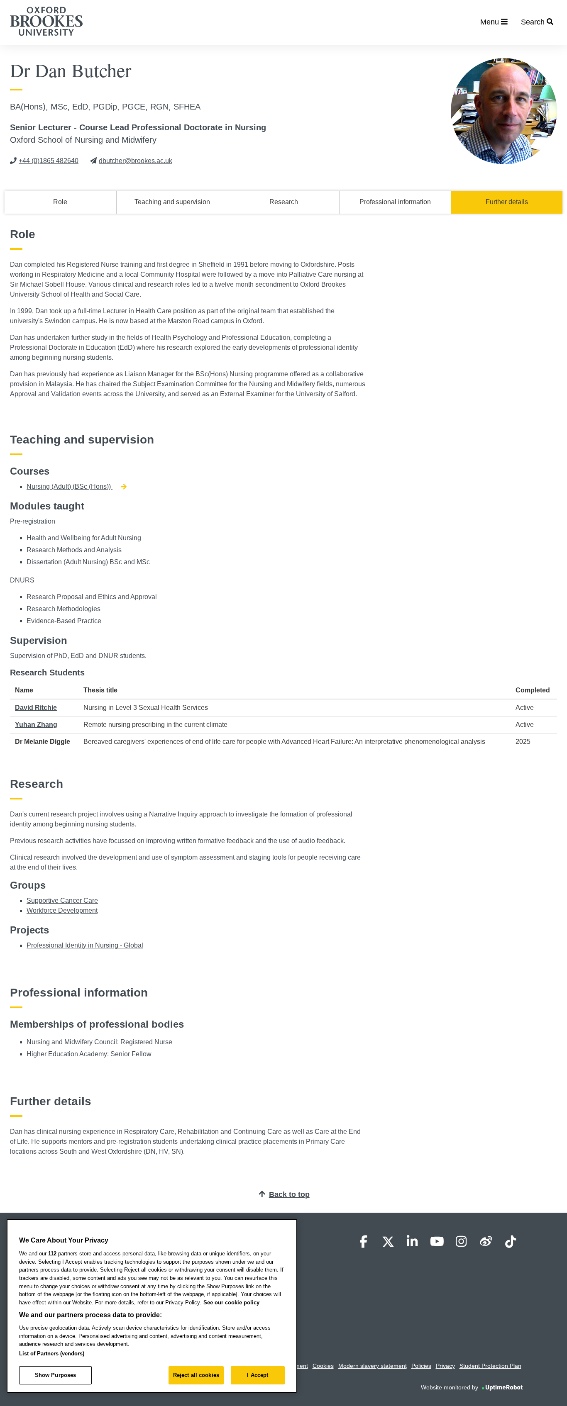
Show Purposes (55, 1375)
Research (283, 201)
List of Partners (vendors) (51, 1353)
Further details (507, 201)
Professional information (395, 201)
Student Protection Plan (490, 1365)
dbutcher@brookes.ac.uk (135, 160)
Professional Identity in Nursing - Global (85, 945)
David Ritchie (36, 707)
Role (60, 201)
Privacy (445, 1365)
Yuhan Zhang (36, 724)
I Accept (257, 1375)
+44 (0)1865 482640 (48, 160)
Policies (421, 1365)
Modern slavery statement (372, 1365)
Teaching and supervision (172, 201)
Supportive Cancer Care (62, 900)
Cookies (323, 1365)
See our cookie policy (231, 1302)
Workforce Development (62, 910)
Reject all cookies (196, 1375)
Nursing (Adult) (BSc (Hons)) (69, 486)
